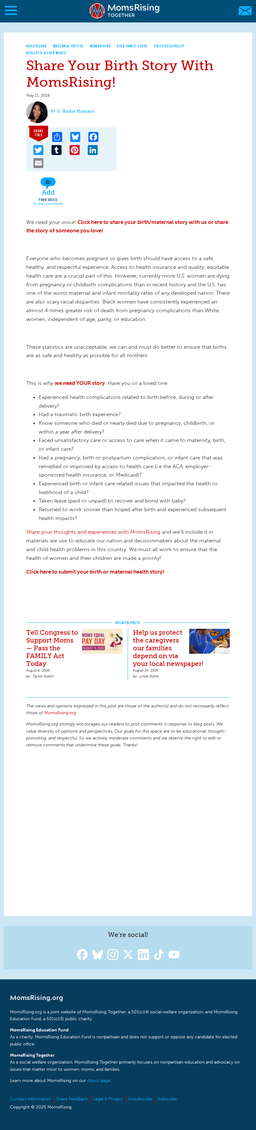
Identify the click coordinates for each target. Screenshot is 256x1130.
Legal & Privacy (108, 1099)
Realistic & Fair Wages (46, 53)
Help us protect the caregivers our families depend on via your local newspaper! (168, 647)
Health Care (36, 46)
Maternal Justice (68, 46)
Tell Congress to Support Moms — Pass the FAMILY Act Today (52, 647)
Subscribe (167, 1099)
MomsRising (100, 46)
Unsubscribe (140, 1099)
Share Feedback (72, 1099)
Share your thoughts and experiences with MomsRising (93, 532)
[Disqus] (128, 831)
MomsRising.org (125, 11)
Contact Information (30, 1099)
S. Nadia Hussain (76, 111)
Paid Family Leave (132, 46)
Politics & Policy (169, 46)
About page (98, 1080)
